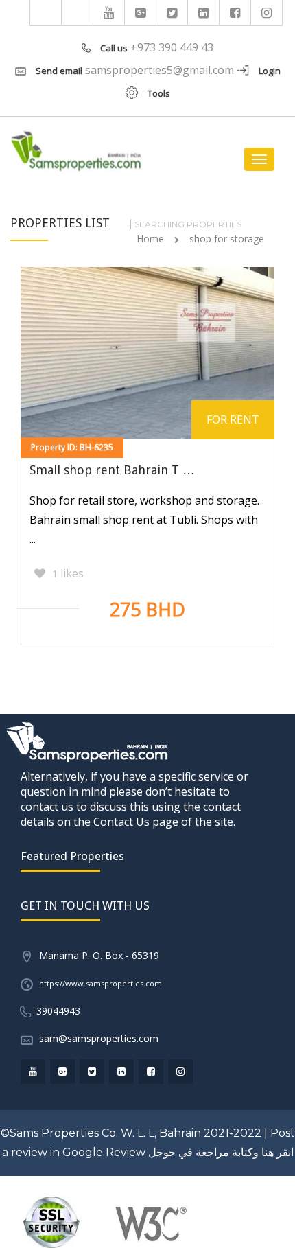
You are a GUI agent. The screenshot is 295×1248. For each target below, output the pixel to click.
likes (68, 573)
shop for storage (226, 238)
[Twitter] (172, 12)
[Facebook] (235, 12)
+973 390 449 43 (171, 47)
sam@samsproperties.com (98, 1038)
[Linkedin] (204, 12)
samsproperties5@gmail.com (159, 70)
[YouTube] (109, 12)
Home (150, 238)
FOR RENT (232, 419)
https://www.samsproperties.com (100, 983)
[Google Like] (140, 12)
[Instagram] (267, 12)
